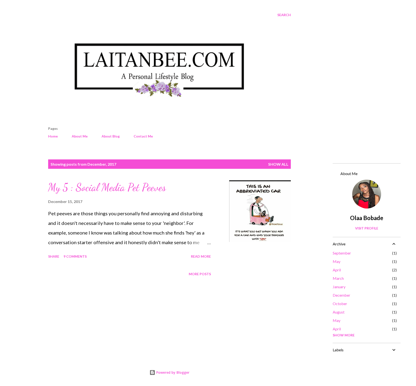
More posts (200, 274)
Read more (201, 256)
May (336, 261)
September (342, 253)
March (338, 278)
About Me (80, 136)
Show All (278, 164)
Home (53, 136)
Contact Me (143, 136)
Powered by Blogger (172, 372)
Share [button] (53, 256)
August (338, 312)
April (337, 270)
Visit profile (366, 228)
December (341, 295)
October (340, 303)
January (339, 286)
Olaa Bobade (366, 217)
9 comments (75, 256)
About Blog (111, 136)
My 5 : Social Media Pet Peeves (107, 187)
